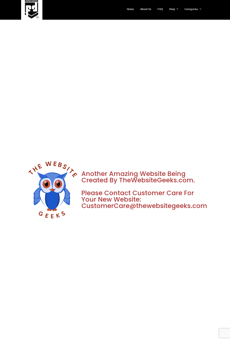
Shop (172, 9)
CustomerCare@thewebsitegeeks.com (144, 205)
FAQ (160, 9)
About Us (145, 9)
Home (130, 9)
